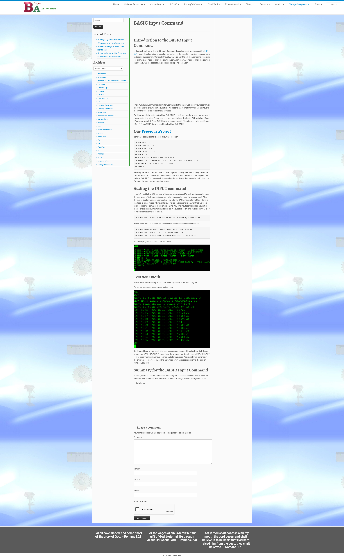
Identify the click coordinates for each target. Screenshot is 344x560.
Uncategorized (104, 161)
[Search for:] (333, 4)
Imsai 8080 (102, 112)
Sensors (264, 4)
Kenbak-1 (101, 123)
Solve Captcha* (140, 501)
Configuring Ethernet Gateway (111, 39)
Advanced (102, 74)
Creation (101, 95)
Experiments (103, 98)
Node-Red (102, 137)
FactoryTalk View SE (105, 109)
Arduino (279, 4)
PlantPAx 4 (212, 4)
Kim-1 (100, 126)
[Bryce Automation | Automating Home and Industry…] (39, 7)
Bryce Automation (174, 556)
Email (137, 480)
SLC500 (174, 4)
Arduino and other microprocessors (112, 81)
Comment (139, 437)
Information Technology (107, 116)
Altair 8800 (102, 77)
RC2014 (101, 154)
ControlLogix (156, 4)
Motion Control (232, 4)
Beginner (101, 84)
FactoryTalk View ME (106, 105)
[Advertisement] (172, 84)
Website (137, 490)
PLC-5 (100, 151)
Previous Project (156, 131)
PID (99, 144)
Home (116, 4)
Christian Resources (134, 4)
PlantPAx (101, 147)
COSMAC (101, 91)
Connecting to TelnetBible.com (111, 43)
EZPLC (100, 102)
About (318, 4)
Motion (100, 133)
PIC (99, 140)
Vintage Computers (298, 4)
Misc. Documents (105, 130)
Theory (249, 4)
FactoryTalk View (192, 4)
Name (137, 469)
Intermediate (103, 119)
